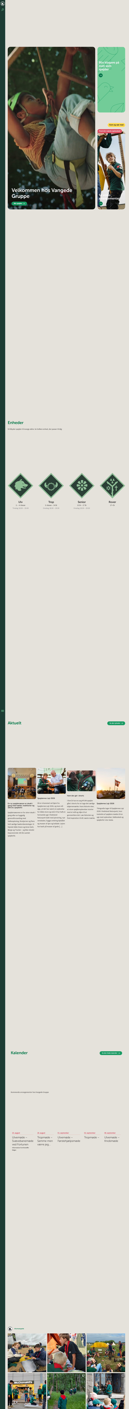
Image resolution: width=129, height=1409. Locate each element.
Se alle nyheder (115, 723)
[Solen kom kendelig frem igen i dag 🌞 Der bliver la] (66, 1352)
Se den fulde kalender (109, 1053)
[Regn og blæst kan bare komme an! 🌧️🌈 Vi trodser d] (27, 1352)
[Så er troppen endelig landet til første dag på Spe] (106, 1352)
